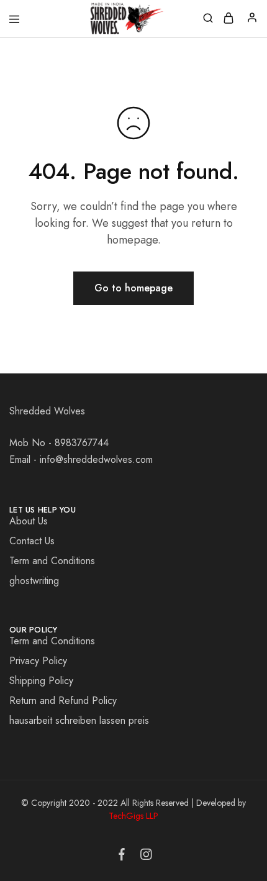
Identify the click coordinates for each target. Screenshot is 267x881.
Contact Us (32, 541)
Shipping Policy (41, 680)
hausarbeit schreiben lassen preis (79, 720)
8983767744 (82, 443)
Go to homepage (133, 288)
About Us (28, 521)
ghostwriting (34, 580)
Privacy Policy (38, 661)
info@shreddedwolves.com (96, 459)
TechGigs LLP (133, 816)
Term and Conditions (52, 561)
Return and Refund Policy (63, 700)
